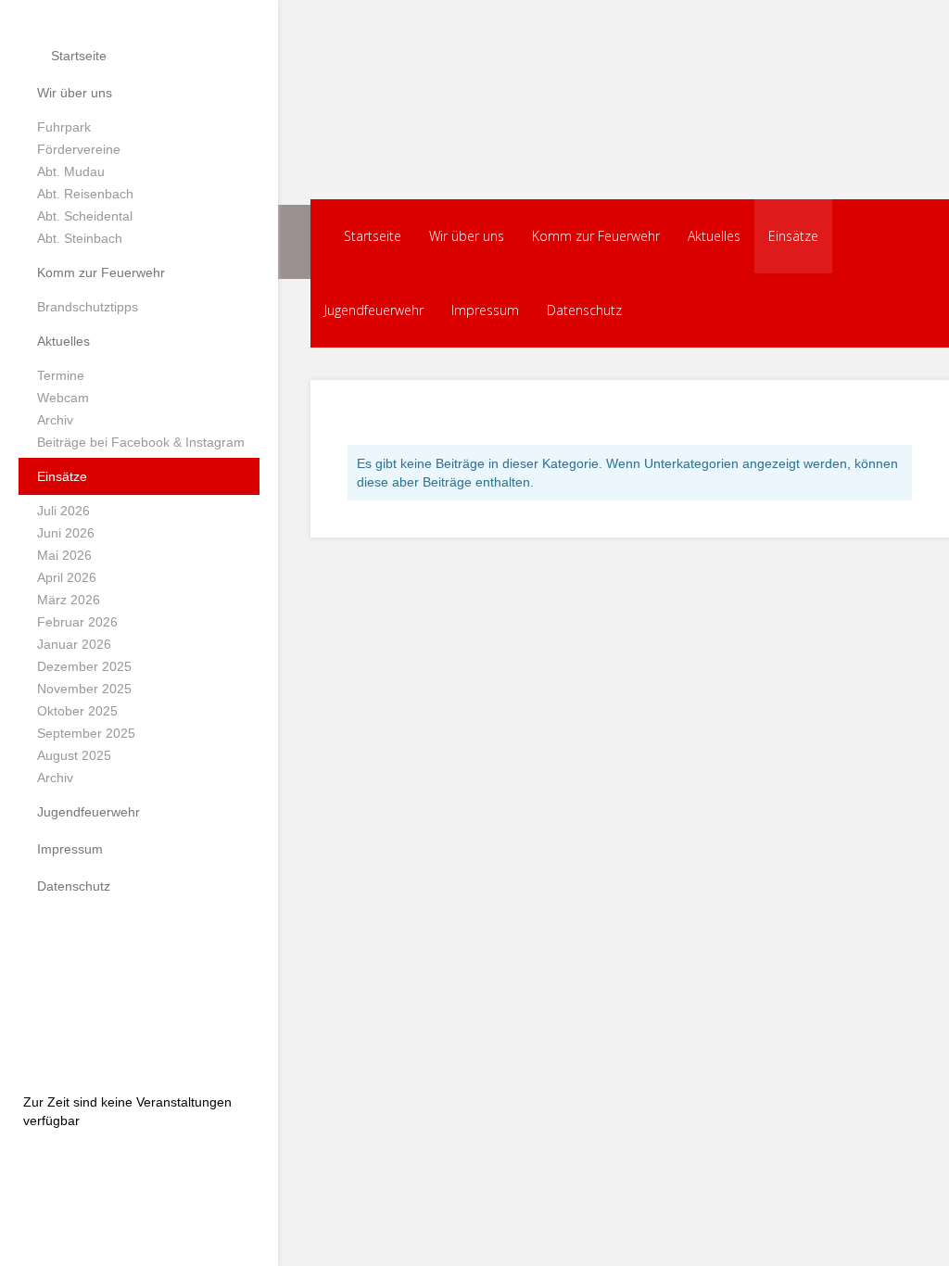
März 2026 (68, 599)
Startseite (77, 55)
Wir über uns (74, 92)
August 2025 (74, 755)
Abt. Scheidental (85, 216)
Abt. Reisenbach (85, 193)
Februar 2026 (77, 621)
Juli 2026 (63, 510)
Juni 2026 (66, 532)
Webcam (63, 397)
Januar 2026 (74, 644)
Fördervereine (78, 149)
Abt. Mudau (71, 171)
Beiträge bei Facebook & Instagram (141, 442)
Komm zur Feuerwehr (101, 272)
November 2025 (84, 688)
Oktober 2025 (77, 710)
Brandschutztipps (87, 306)
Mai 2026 (64, 555)
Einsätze (62, 476)
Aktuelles (63, 341)
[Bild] (139, 992)
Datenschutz (73, 886)
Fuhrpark (64, 127)
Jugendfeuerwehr (88, 811)
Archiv (55, 419)
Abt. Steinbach (79, 238)
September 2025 (86, 733)
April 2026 (66, 577)
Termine (60, 375)
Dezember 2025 (84, 666)
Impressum (70, 849)
